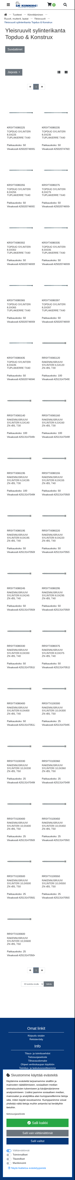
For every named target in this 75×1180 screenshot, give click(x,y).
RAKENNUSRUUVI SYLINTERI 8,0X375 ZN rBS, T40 (53, 653)
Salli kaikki (39, 1123)
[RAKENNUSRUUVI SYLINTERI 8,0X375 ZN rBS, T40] (55, 631)
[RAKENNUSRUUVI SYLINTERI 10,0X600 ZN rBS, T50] (20, 919)
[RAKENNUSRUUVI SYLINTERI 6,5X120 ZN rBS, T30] (55, 343)
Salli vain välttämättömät (37, 1133)
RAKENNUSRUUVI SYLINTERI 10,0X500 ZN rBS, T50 (19, 883)
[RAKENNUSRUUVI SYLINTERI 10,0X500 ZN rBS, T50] (20, 861)
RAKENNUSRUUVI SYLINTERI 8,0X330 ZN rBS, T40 (18, 653)
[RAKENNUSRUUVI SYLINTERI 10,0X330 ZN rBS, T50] (20, 746)
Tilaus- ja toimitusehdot (37, 1053)
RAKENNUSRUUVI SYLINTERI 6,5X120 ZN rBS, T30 (53, 365)
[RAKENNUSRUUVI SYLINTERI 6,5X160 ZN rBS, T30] (55, 401)
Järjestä (13, 72)
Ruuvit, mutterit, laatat (16, 18)
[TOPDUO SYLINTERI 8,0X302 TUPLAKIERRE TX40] (20, 228)
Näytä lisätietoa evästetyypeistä (28, 1168)
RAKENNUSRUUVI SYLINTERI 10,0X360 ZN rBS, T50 (54, 768)
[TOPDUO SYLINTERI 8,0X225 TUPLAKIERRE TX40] (20, 113)
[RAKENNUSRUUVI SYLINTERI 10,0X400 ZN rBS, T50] (20, 804)
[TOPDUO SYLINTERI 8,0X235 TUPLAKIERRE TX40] (55, 113)
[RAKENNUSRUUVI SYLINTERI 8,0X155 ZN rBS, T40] (55, 458)
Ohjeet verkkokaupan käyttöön (37, 1064)
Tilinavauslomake (37, 1060)
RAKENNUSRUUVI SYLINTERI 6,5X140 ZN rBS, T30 (18, 422)
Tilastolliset (19, 1158)
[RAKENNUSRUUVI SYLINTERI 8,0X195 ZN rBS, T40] (20, 516)
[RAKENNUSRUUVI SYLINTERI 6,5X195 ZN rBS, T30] (20, 458)
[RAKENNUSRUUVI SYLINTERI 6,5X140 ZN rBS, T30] (20, 401)
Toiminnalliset (20, 1154)
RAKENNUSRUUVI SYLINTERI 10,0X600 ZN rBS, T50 (19, 941)
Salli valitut (37, 1141)
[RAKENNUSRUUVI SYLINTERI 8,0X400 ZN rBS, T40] (20, 689)
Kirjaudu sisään (36, 1035)
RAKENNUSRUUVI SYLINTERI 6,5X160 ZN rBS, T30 (53, 422)
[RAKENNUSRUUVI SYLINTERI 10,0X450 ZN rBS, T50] (55, 804)
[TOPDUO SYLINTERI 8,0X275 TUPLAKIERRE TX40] (55, 170)
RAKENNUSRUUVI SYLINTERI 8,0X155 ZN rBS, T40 (53, 480)
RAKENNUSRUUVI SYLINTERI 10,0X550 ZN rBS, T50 (54, 883)
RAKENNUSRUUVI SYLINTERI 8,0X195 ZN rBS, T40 (18, 537)
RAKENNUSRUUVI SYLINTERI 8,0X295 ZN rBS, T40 (53, 595)
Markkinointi (19, 1163)
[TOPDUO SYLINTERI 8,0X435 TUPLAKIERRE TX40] (20, 343)
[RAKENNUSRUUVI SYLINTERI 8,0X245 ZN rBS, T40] (20, 573)
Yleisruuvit (40, 18)
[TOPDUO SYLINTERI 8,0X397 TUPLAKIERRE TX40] (55, 285)
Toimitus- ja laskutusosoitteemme (37, 1068)
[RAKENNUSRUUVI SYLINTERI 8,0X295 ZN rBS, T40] (55, 573)
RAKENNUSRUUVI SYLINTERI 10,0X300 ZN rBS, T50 (54, 710)
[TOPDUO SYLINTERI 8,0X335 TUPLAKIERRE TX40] (55, 228)
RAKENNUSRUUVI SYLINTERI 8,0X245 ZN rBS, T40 (18, 595)
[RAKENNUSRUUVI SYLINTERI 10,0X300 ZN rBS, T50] (55, 689)
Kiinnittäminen (36, 14)
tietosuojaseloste (15, 1113)
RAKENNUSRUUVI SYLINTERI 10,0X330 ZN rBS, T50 (19, 768)
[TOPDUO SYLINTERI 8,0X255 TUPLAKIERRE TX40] (20, 170)
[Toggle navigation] (8, 4)
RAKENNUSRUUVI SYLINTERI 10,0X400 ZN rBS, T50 (19, 825)
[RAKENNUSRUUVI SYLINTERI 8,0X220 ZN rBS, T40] (55, 516)
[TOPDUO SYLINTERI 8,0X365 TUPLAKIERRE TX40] (20, 285)
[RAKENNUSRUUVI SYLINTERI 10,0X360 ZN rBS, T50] (55, 746)
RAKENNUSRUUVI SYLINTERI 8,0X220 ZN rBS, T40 (53, 537)
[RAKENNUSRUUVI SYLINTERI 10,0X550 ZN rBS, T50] (55, 861)
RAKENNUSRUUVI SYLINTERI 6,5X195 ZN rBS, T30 (18, 480)
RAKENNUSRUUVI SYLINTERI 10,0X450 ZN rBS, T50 (54, 825)
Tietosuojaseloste (37, 1057)
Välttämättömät (21, 1150)
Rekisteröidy (36, 1039)
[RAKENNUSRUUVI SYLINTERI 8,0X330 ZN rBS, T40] (20, 631)
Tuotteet (17, 14)
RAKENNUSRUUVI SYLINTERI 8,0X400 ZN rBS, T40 (18, 710)
